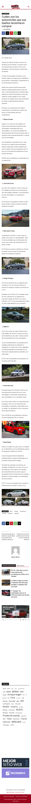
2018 (4, 688)
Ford (12, 698)
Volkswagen (6, 725)
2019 (8, 688)
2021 (16, 688)
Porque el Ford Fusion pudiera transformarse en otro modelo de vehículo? (23, 536)
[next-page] (5, 601)
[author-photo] (15, 554)
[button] (3, 6)
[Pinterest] (11, 33)
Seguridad (23, 716)
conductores (23, 511)
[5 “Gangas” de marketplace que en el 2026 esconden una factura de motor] (6, 593)
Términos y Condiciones (21, 796)
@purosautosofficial (15, 792)
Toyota (24, 719)
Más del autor (20, 565)
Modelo (6, 707)
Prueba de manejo (11, 716)
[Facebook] (3, 33)
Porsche (11, 713)
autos (11, 511)
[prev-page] (3, 601)
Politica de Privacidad (9, 796)
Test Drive (16, 719)
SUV (4, 719)
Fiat (8, 698)
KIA (22, 701)
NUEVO (19, 710)
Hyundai (12, 701)
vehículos (16, 513)
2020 (12, 688)
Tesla (9, 719)
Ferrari (4, 698)
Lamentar (10, 513)
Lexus (12, 704)
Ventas (24, 722)
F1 (26, 695)
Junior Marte (7, 29)
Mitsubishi (18, 704)
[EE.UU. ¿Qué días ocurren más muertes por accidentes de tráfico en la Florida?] (6, 572)
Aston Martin (21, 688)
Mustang (21, 707)
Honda (5, 701)
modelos (14, 707)
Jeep (17, 701)
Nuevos (5, 713)
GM (23, 698)
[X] (7, 33)
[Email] (19, 33)
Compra (16, 511)
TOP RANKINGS (9, 11)
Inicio (3, 11)
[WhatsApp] (15, 33)
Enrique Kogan (14, 694)
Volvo (12, 725)
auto (8, 691)
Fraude (4, 513)
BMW (22, 692)
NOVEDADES (12, 710)
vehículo (6, 722)
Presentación (19, 713)
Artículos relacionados (9, 565)
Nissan (5, 710)
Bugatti (4, 695)
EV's (24, 695)
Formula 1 (18, 698)
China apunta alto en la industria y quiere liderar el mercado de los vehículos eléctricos (8, 536)
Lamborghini (6, 704)
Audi (4, 692)
